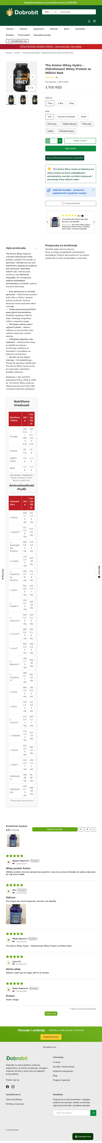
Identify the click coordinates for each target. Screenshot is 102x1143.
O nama (56, 1062)
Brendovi (10, 35)
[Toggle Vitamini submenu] (15, 28)
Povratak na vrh (50, 1047)
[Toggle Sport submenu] (70, 28)
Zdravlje (54, 29)
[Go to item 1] (13, 840)
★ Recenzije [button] (3, 574)
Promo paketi (24, 35)
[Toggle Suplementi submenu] (45, 28)
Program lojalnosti (61, 1080)
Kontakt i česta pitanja (63, 1066)
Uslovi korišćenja (14, 1099)
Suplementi (38, 29)
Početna (9, 53)
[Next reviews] (94, 222)
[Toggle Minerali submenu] (28, 28)
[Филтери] (87, 829)
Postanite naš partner (63, 1071)
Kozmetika (80, 29)
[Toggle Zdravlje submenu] (59, 28)
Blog (55, 1075)
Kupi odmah (70, 148)
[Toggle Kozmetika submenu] (86, 28)
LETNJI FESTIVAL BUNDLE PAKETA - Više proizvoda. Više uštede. (51, 46)
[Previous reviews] (47, 222)
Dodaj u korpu (80, 141)
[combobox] (69, 11)
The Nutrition (50, 82)
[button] (94, 21)
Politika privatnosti (15, 1104)
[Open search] (81, 829)
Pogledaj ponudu (50, 1037)
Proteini (17, 53)
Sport (66, 29)
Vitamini (9, 29)
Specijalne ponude (42, 35)
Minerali (23, 29)
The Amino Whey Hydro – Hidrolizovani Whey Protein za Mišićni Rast (48, 53)
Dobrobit (15, 1130)
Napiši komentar (55, 829)
